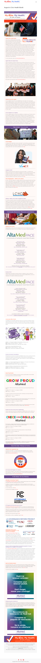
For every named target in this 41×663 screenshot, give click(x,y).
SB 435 (14, 186)
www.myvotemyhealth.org (20, 58)
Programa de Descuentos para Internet (12, 506)
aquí (19, 513)
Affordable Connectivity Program (12, 481)
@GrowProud (27, 405)
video (24, 146)
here (17, 187)
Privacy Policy (26, 661)
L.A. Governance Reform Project (11, 548)
